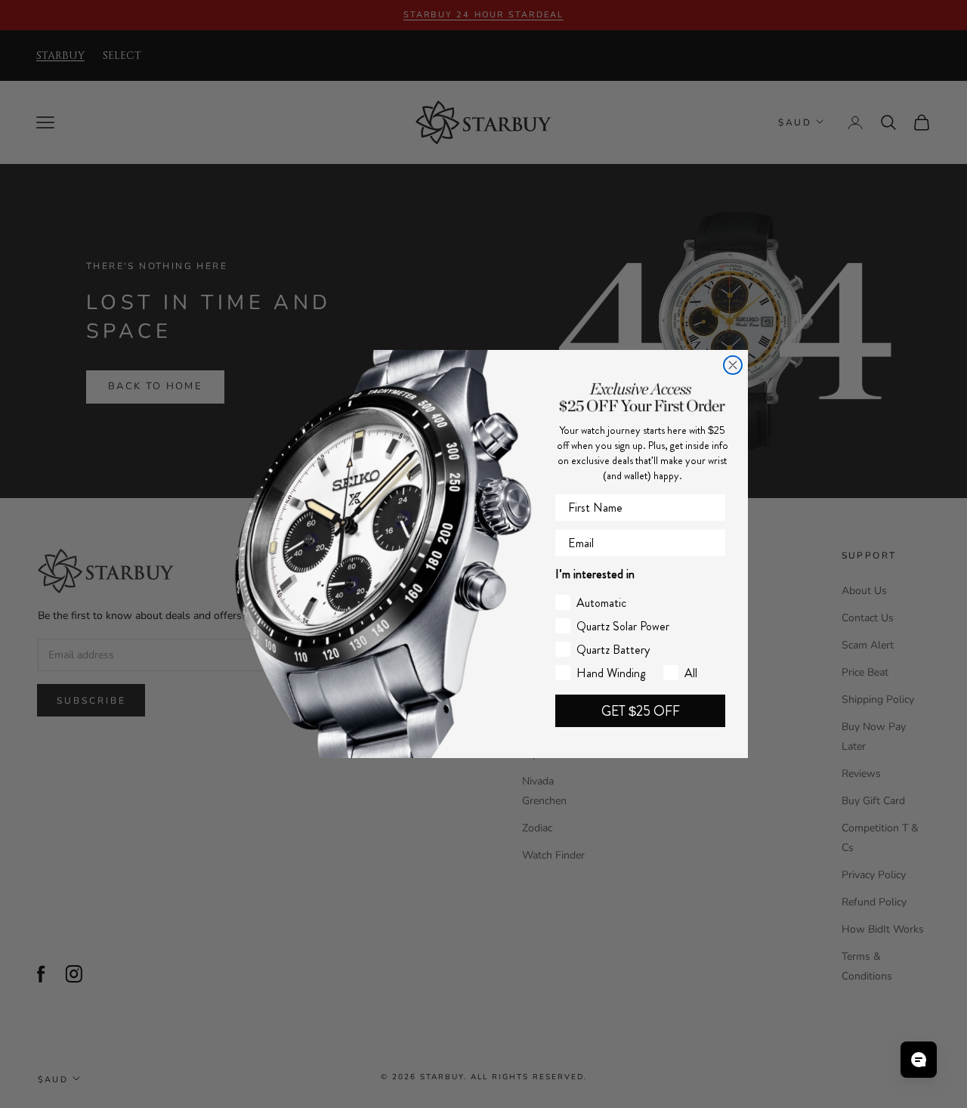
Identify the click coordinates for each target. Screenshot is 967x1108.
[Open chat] (919, 1059)
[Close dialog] (733, 365)
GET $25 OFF (640, 711)
